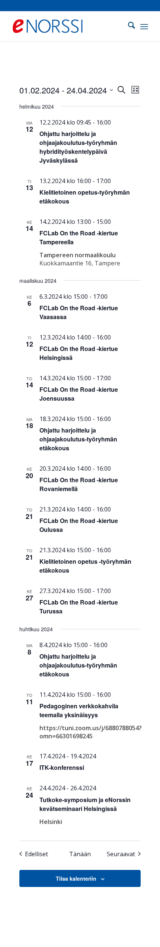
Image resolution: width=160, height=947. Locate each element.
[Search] (128, 26)
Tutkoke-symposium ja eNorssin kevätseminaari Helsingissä (85, 804)
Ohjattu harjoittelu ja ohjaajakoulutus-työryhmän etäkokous (78, 439)
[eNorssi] (66, 26)
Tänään (80, 854)
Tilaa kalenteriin (76, 878)
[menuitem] (128, 26)
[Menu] (144, 26)
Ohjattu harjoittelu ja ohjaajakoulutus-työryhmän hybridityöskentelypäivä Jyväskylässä (78, 147)
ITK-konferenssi (61, 767)
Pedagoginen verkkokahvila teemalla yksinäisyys (78, 710)
